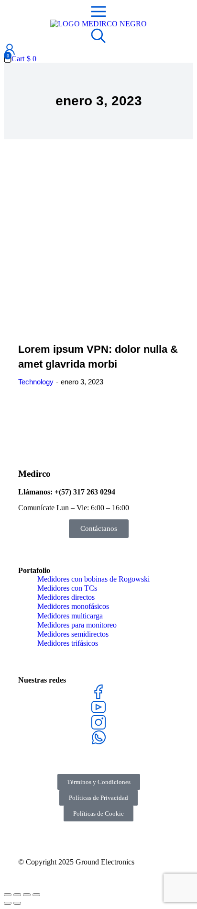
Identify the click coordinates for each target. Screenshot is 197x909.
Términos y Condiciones (99, 782)
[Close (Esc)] (7, 894)
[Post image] (98, 251)
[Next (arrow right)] (17, 903)
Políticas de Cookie (98, 813)
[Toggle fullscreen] (27, 894)
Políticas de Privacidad (98, 797)
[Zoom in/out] (36, 894)
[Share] (17, 894)
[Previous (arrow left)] (7, 903)
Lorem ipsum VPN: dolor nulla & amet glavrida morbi (98, 356)
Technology (36, 382)
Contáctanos (98, 528)
